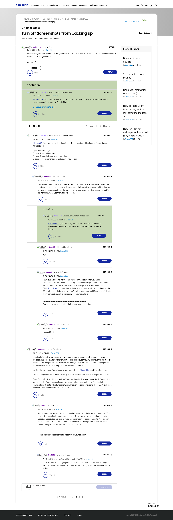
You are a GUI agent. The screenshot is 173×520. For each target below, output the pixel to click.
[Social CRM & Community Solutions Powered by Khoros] (153, 505)
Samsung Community (30, 19)
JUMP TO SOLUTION (131, 22)
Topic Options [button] (144, 33)
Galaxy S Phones (69, 19)
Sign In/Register (142, 5)
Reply (110, 72)
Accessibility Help (24, 515)
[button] (113, 47)
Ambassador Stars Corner (99, 5)
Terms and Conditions (48, 515)
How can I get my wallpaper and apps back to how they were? (136, 132)
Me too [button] (34, 68)
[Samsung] (22, 5)
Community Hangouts (79, 5)
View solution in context (43, 107)
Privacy (67, 515)
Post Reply (104, 487)
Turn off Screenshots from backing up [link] (39, 22)
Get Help (66, 5)
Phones (56, 19)
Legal (79, 515)
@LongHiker (52, 288)
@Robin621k (38, 99)
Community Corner (53, 5)
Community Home (37, 5)
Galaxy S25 (83, 19)
